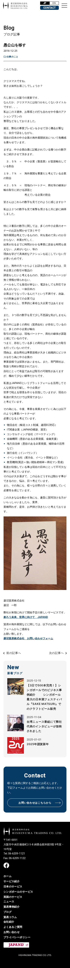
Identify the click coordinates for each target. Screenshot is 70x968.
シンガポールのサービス (18, 891)
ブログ (8, 911)
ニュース (9, 901)
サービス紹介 (12, 881)
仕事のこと (12, 56)
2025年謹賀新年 (38, 744)
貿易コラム (10, 917)
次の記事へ (56, 653)
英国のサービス (13, 896)
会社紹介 (9, 921)
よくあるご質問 (13, 926)
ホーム (8, 876)
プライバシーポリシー (17, 937)
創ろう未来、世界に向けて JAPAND (26, 617)
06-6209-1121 (16, 853)
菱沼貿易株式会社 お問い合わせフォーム (28, 638)
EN (54, 3)
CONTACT (49, 7)
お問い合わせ (12, 932)
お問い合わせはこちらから (35, 802)
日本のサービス (13, 886)
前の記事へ (13, 653)
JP (44, 3)
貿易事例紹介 (12, 906)
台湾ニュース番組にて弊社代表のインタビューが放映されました (44, 726)
